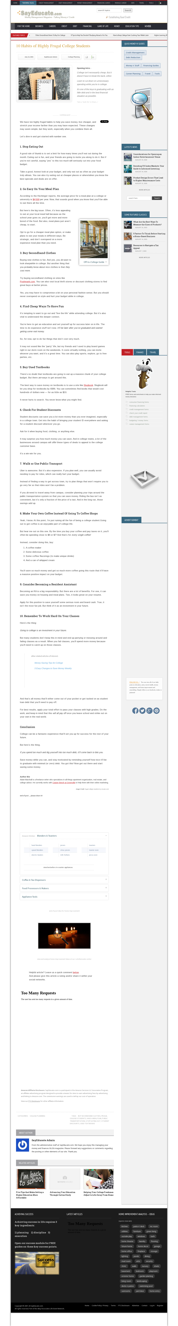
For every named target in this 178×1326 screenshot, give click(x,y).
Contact (144, 1305)
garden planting (146, 1276)
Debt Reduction (133, 57)
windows (141, 1236)
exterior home (128, 1276)
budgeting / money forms (138, 420)
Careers (52, 26)
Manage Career (120, 3)
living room (126, 1281)
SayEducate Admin (50, 57)
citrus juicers (65, 850)
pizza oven (93, 855)
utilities (125, 1231)
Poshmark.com (27, 281)
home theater (127, 1241)
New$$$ (148, 26)
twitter (84, 106)
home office (127, 1251)
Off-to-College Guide (94, 262)
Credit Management (46, 3)
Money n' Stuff (132, 65)
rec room (154, 1226)
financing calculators (137, 406)
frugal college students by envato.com (97, 789)
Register (160, 1305)
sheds (156, 1266)
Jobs (132, 3)
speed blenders (37, 850)
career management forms (139, 424)
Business (39, 26)
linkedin (79, 106)
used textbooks (87, 1123)
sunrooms (126, 1291)
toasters (92, 845)
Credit (64, 26)
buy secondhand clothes (89, 1116)
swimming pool (146, 1286)
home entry (155, 1291)
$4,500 (36, 199)
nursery (145, 1266)
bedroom (140, 1271)
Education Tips (132, 26)
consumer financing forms (139, 402)
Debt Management (65, 3)
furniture (137, 1231)
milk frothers (65, 855)
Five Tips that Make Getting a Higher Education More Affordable (30, 1195)
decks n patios (128, 1286)
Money (117, 26)
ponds (136, 1256)
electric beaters (37, 855)
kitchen (125, 1226)
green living (151, 1231)
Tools (151, 3)
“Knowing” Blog (28, 3)
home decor (143, 1246)
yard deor (140, 1291)
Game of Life (102, 26)
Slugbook (88, 385)
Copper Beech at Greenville (64, 783)
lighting (125, 1256)
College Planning (74, 57)
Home (15, 3)
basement (126, 1271)
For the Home (24, 26)
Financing (87, 26)
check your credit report (138, 413)
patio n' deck (138, 1226)
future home (127, 1246)
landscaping (142, 1281)
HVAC (124, 1266)
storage (154, 1251)
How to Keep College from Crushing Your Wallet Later (109, 35)
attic (138, 1261)
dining (147, 1256)
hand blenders (37, 845)
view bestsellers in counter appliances (58, 867)
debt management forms (138, 417)
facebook (89, 106)
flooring (154, 1241)
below (76, 972)
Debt (75, 26)
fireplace (141, 1251)
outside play (127, 1236)
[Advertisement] (144, 317)
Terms (113, 1305)
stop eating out (93, 1121)
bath (153, 1236)
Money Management (84, 3)
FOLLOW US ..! (134, 682)
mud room (126, 1261)
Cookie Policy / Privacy (100, 1305)
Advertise (135, 1305)
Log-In (152, 1305)
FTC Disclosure (34, 1101)
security (149, 1261)
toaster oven (94, 850)
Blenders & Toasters (39, 835)
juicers (62, 845)
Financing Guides (103, 3)
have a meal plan (94, 1118)
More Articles (144, 190)
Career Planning (133, 73)
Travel (141, 3)
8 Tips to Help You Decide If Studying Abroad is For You (67, 35)
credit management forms (139, 409)
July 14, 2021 (29, 57)
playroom (153, 1271)
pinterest (94, 106)
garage (157, 1246)
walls (134, 1266)
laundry (142, 1241)
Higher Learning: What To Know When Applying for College (152, 35)
